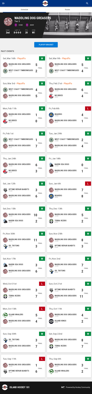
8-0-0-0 (17, 32)
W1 (33, 32)
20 (26, 32)
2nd (8, 32)
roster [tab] (67, 10)
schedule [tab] (24, 10)
